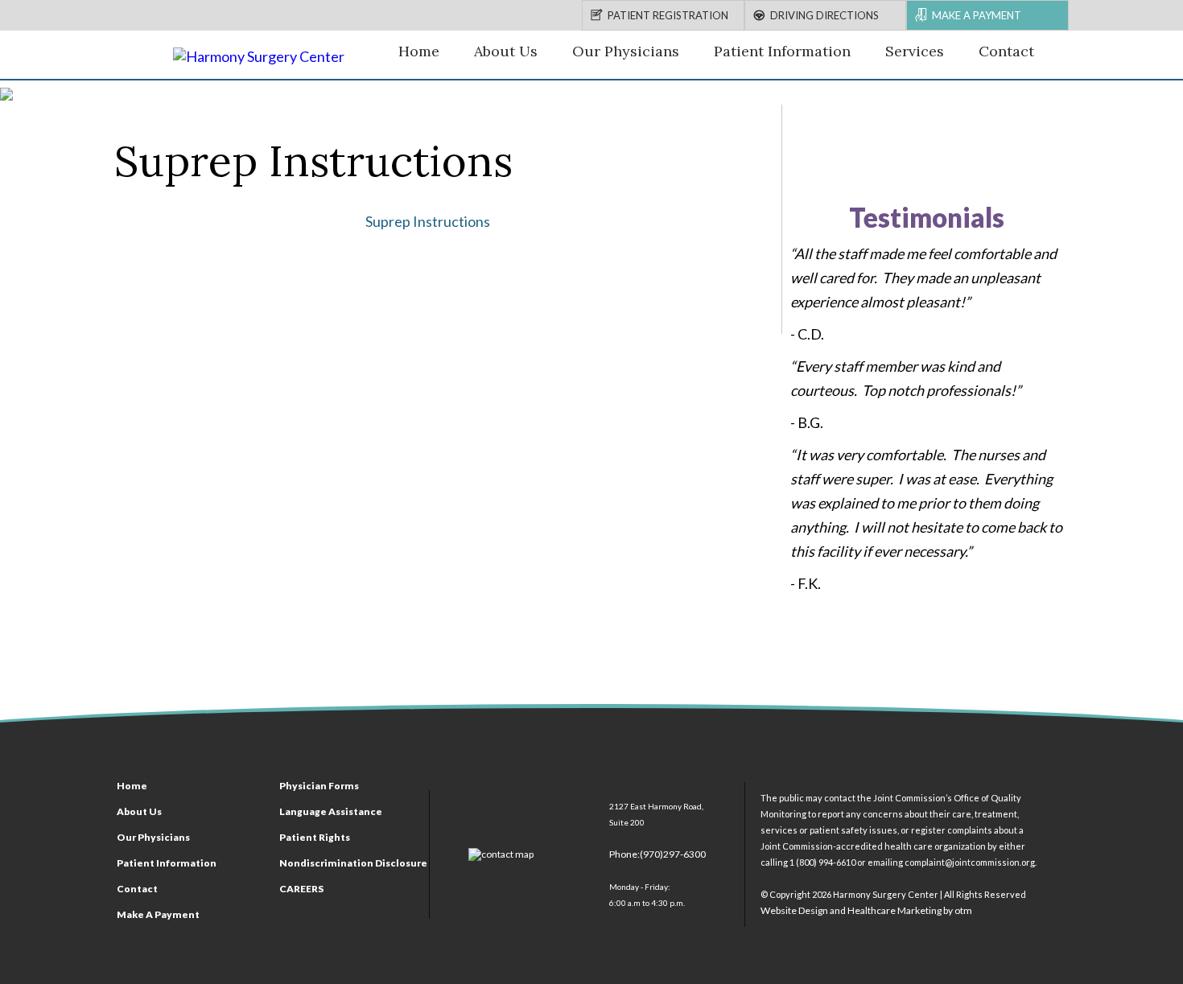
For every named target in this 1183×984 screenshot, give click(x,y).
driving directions (824, 15)
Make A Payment (158, 914)
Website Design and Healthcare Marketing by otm (866, 910)
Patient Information (782, 51)
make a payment (976, 15)
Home (418, 51)
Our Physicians (625, 51)
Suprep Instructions (427, 221)
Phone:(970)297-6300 (657, 854)
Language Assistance (330, 811)
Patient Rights (314, 837)
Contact (1006, 51)
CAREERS (301, 889)
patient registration (668, 15)
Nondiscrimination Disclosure (353, 863)
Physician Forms (319, 786)
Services (914, 51)
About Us (506, 51)
